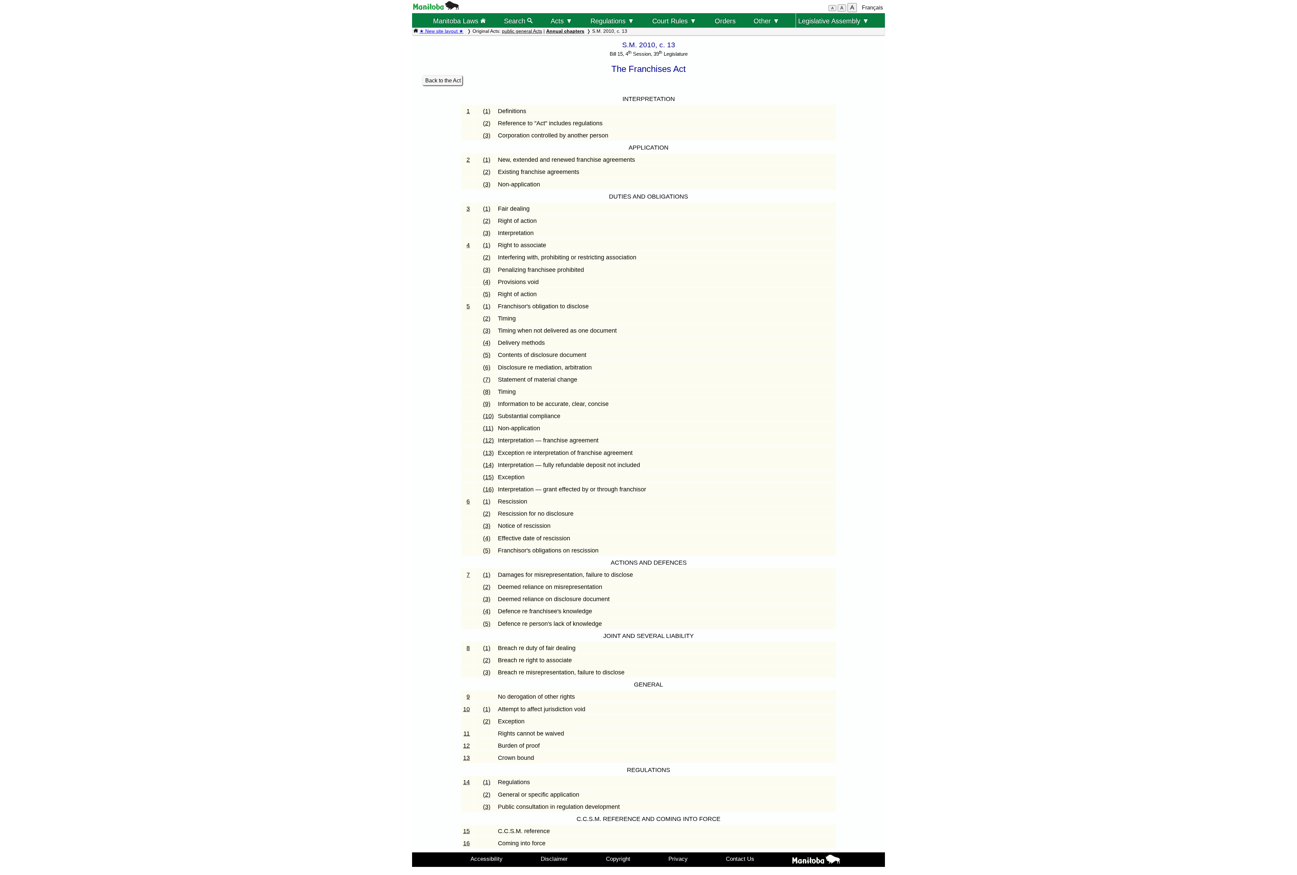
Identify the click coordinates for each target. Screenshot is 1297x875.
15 (466, 831)
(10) (488, 416)
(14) (488, 465)
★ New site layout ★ (441, 31)
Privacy (678, 858)
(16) (488, 489)
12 (466, 745)
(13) (488, 452)
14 (466, 782)
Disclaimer (554, 858)
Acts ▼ (562, 21)
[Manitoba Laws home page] (415, 31)
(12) (488, 440)
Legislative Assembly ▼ (833, 21)
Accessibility (487, 858)
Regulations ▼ (612, 21)
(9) (486, 404)
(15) (488, 477)
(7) (486, 379)
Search (515, 21)
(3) (486, 135)
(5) (486, 294)
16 (466, 843)
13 (466, 757)
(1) (486, 111)
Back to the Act (443, 80)
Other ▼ (767, 21)
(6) (486, 367)
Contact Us (740, 858)
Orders (725, 21)
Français (872, 7)
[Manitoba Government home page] (816, 860)
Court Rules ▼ (674, 21)
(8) (486, 391)
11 (466, 733)
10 (466, 709)
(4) (486, 282)
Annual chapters (565, 31)
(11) (488, 428)
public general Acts (522, 31)
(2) (486, 123)
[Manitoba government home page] (436, 8)
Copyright (618, 858)
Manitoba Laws (456, 21)
